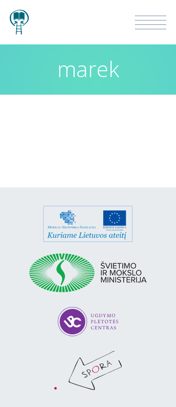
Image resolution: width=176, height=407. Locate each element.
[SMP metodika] (19, 17)
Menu (150, 22)
